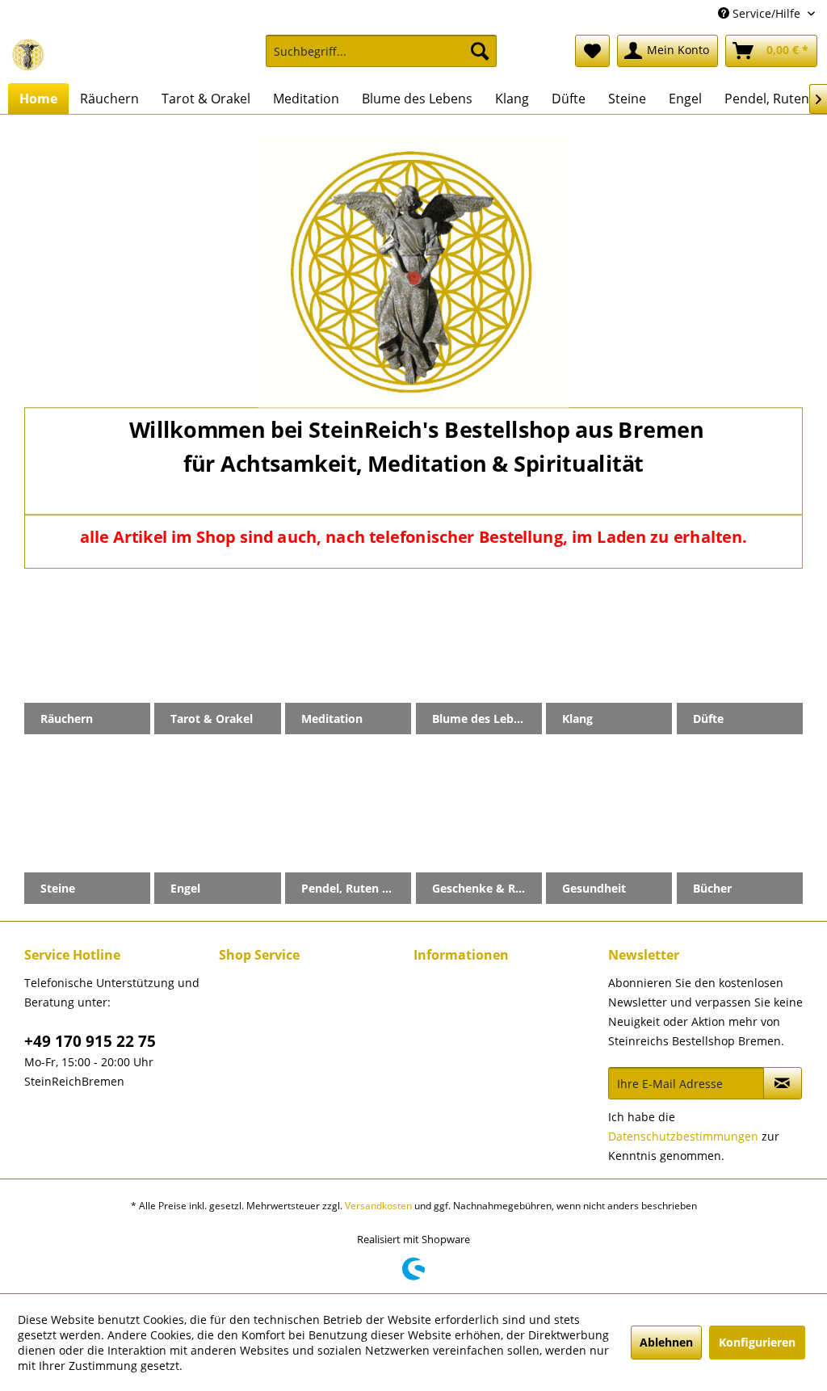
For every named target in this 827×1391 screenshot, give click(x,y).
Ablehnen (666, 1342)
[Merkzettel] (592, 51)
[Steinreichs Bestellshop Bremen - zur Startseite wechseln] (28, 55)
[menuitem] (381, 58)
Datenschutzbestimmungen (683, 1136)
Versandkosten (378, 1205)
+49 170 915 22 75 (90, 1041)
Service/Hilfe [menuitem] (766, 13)
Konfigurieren (757, 1342)
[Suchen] (480, 51)
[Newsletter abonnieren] (782, 1083)
